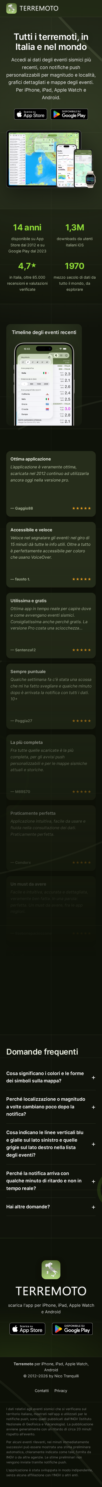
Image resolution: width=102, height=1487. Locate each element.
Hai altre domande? (28, 1206)
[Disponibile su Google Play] (69, 114)
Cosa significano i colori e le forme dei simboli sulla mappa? (45, 1077)
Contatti (42, 1390)
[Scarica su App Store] (30, 114)
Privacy (60, 1390)
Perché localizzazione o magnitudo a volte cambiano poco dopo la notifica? (45, 1106)
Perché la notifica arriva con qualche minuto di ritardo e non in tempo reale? (44, 1181)
